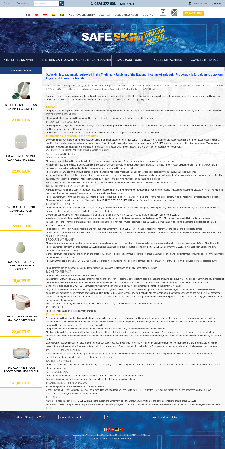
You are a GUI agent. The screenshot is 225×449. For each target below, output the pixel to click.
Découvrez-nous (126, 15)
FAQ (108, 417)
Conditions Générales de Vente (29, 417)
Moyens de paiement (70, 417)
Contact (149, 15)
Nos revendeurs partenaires (89, 15)
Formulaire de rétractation (165, 417)
